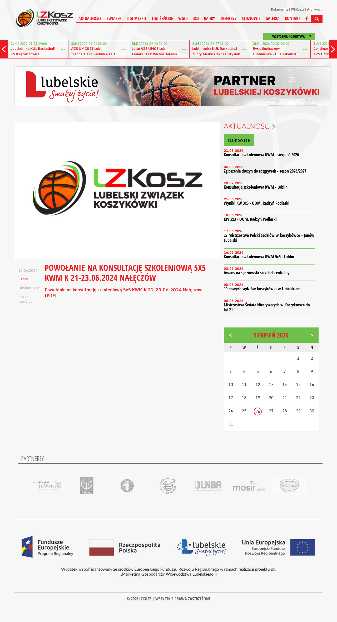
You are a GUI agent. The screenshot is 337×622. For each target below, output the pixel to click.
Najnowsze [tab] (239, 140)
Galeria (273, 18)
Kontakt (292, 18)
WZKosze (297, 9)
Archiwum (315, 9)
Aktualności (89, 18)
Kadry (209, 18)
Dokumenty (279, 9)
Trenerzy (228, 18)
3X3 (196, 18)
